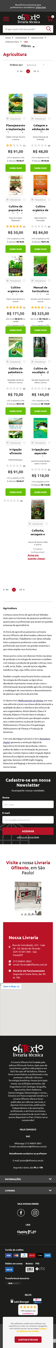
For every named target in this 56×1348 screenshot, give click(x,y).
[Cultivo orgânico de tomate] (40, 185)
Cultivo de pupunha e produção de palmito (15, 211)
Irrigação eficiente (15, 451)
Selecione (31, 64)
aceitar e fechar (28, 1339)
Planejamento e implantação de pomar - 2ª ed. (15, 130)
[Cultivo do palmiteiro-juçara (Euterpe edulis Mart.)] (15, 347)
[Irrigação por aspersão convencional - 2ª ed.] (40, 428)
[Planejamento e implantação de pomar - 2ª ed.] (15, 104)
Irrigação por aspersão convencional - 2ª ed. (40, 455)
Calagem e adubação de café (40, 128)
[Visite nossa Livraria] (28, 1055)
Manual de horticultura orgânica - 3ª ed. (40, 292)
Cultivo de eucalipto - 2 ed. (40, 372)
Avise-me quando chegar (36, 556)
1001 (26, 42)
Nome (5, 797)
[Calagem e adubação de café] (40, 104)
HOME (8, 37)
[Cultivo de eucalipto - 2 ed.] (40, 347)
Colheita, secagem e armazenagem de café (37, 536)
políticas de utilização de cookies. (32, 1329)
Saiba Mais (41, 7)
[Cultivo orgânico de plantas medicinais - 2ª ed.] (15, 266)
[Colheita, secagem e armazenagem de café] (38, 509)
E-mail (6, 812)
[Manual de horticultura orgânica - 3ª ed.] (40, 266)
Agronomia (21, 37)
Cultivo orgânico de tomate (40, 209)
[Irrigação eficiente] (15, 428)
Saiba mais (15, 168)
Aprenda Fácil (12, 42)
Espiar (13, 119)
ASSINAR (28, 831)
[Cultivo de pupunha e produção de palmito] (15, 185)
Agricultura (37, 37)
